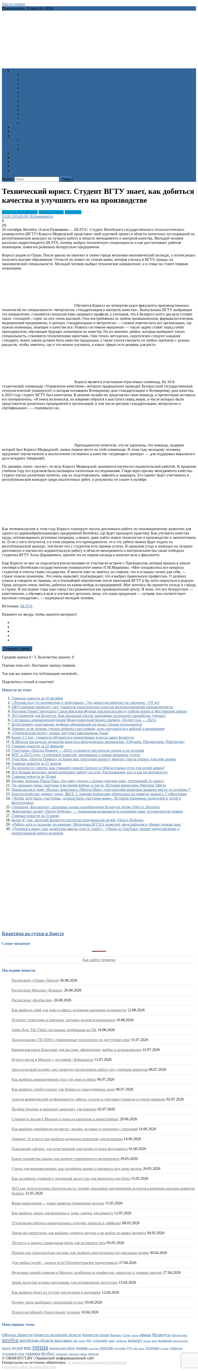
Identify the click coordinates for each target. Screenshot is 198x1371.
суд (129, 1348)
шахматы (74, 1353)
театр (141, 1348)
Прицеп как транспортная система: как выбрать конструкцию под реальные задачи (80, 1253)
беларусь (161, 1334)
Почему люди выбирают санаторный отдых (48, 1302)
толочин (152, 1348)
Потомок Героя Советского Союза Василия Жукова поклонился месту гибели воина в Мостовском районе (99, 711)
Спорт (26, 101)
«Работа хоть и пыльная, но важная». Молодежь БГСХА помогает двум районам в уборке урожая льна (96, 824)
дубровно (100, 1340)
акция (135, 1335)
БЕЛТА (26, 606)
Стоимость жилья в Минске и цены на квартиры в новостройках (65, 1119)
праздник (94, 1348)
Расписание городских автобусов (48, 140)
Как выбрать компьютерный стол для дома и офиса (54, 1079)
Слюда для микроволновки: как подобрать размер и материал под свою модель (77, 1169)
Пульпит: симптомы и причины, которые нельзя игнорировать (63, 1020)
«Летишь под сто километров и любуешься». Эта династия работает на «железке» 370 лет (85, 702)
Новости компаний (37, 118)
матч (154, 1340)
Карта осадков (23, 166)
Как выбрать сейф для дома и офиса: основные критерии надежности (69, 1010)
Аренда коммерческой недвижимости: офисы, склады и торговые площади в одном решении (88, 1099)
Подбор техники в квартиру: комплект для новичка (54, 1109)
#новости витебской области (57, 1335)
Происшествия (33, 97)
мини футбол (180, 1340)
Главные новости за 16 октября (37, 698)
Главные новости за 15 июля (35, 816)
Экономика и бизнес (38, 114)
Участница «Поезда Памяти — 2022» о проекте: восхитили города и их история (78, 750)
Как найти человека (99, 960)
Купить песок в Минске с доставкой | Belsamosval (52, 1059)
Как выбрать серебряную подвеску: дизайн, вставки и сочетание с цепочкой (75, 1129)
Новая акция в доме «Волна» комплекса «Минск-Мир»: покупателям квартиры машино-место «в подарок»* (101, 790)
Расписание (21, 136)
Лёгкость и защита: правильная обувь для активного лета (59, 1243)
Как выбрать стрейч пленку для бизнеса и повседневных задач (63, 1089)
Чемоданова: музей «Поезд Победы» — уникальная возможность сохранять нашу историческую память (97, 811)
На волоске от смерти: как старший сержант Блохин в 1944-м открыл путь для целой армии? (88, 768)
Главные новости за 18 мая (34, 776)
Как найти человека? (38, 123)
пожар (82, 1347)
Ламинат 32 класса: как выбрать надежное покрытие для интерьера (67, 1139)
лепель (146, 1341)
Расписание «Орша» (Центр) (35, 980)
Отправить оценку (17, 648)
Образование (32, 83)
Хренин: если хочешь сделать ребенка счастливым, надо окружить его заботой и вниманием (88, 729)
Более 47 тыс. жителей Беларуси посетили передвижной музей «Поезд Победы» (78, 820)
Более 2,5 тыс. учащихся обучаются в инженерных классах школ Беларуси (73, 737)
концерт (135, 1340)
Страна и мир (32, 105)
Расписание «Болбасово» (32, 1000)
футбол (48, 1353)
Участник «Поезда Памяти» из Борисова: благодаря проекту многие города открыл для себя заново (94, 759)
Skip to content (13, 4)
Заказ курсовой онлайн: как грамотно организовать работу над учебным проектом (80, 1069)
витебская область (37, 1340)
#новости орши (95, 1335)
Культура (28, 79)
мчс (27, 1347)
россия (106, 1347)
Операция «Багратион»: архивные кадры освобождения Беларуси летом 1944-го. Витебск (86, 807)
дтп (89, 1340)
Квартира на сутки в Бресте (33, 933)
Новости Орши (51, 212)
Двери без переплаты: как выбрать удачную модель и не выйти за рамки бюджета (79, 1233)
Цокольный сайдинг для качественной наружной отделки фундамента (70, 1149)
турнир (164, 1348)
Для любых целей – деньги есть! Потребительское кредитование (65, 1263)
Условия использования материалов (97, 1362)
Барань (115, 1335)
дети (81, 1340)
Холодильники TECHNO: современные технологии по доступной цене (71, 1040)
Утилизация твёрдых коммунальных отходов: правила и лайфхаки (66, 1223)
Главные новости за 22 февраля (37, 746)
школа (83, 1353)
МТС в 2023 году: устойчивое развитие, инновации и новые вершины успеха (76, 755)
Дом (24, 88)
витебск (10, 1340)
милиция (165, 1340)
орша (40, 1347)
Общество (29, 92)
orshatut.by (45, 216)
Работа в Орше (24, 153)
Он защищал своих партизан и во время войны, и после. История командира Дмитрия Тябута (89, 785)
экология (93, 1354)
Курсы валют (22, 157)
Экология (29, 110)
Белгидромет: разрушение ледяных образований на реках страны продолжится (77, 724)
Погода (18, 162)
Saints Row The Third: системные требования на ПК (54, 1030)
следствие (120, 1348)
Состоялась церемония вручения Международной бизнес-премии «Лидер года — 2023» (84, 720)
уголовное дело (13, 1354)
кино (112, 1340)
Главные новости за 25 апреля (36, 763)
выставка (63, 1340)
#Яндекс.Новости (17, 1335)
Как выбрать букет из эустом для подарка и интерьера (56, 1292)
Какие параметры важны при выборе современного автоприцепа (65, 1159)
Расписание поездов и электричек (49, 149)
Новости (19, 70)
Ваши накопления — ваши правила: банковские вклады (58, 1203)
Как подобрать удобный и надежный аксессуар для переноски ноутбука (71, 1178)
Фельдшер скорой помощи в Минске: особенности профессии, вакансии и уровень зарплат (87, 1272)
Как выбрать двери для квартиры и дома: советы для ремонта (62, 1213)
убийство (176, 1348)
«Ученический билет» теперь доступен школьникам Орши (60, 733)
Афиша (17, 127)
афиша (145, 1335)
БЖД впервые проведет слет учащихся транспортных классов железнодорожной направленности (92, 707)
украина (33, 1353)
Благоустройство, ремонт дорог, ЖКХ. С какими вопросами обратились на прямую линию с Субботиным (99, 794)
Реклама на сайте (26, 170)
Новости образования (20, 212)
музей (17, 1348)
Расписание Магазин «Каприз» (37, 990)
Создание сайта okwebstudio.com (29, 1367)
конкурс (121, 1340)
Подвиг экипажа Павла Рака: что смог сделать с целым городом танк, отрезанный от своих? (88, 781)
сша (135, 1348)
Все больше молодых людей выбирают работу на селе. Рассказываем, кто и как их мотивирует (90, 772)
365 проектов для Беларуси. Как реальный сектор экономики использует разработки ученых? (89, 716)
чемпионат (61, 1353)
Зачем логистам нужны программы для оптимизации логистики (65, 1282)
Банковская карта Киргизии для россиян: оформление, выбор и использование (76, 1050)
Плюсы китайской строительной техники (46, 1312)
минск (6, 1348)
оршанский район (62, 1348)
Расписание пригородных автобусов (51, 144)
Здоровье (28, 75)
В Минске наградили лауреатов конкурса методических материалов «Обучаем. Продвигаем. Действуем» (98, 742)
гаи (75, 1340)
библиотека (179, 1335)
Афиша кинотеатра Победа (34, 131)
